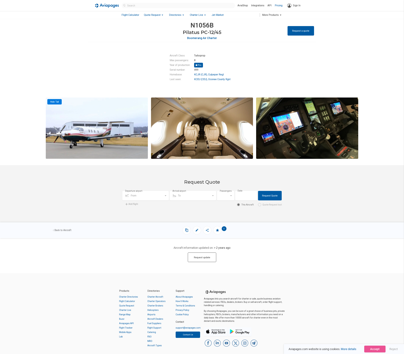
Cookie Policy (182, 314)
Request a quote (300, 30)
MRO (149, 341)
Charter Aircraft (155, 297)
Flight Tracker (126, 328)
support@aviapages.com (188, 328)
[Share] (207, 230)
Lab (121, 336)
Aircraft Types (154, 345)
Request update (202, 257)
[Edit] (197, 230)
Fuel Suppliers (154, 323)
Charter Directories (128, 297)
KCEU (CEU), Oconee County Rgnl (212, 79)
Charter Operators (156, 301)
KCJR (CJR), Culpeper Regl (209, 74)
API (269, 5)
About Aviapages (184, 297)
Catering (151, 332)
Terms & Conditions (185, 305)
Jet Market (218, 14)
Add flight (133, 204)
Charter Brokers (155, 305)
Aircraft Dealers (155, 319)
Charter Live (125, 310)
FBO (149, 336)
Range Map (125, 314)
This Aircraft (247, 204)
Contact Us (188, 334)
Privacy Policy (182, 310)
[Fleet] (187, 230)
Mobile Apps (125, 332)
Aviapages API (126, 323)
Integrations (257, 5)
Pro (199, 65)
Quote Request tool (272, 204)
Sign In (296, 5)
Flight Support (154, 328)
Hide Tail (54, 101)
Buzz (121, 319)
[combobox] (145, 195)
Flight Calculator (130, 14)
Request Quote (270, 195)
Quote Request (126, 305)
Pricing (278, 5)
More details (348, 349)
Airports (151, 314)
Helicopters (153, 310)
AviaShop (243, 5)
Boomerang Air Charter (202, 38)
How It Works (182, 301)
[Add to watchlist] (217, 230)
